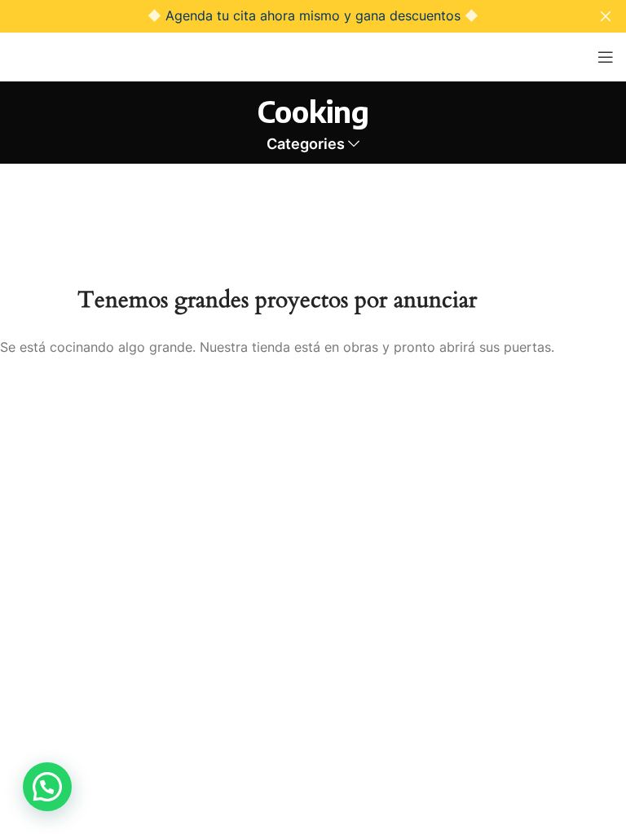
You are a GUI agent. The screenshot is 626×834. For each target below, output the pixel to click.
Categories (306, 144)
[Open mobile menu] (605, 57)
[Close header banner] (605, 16)
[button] (47, 786)
